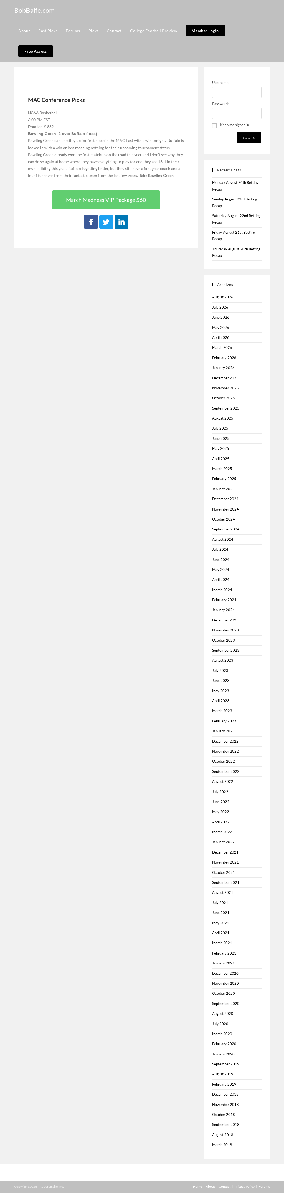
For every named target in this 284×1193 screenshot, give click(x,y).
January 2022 (223, 842)
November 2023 (225, 630)
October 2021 (223, 872)
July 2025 (220, 428)
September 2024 (225, 529)
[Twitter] (106, 222)
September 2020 (225, 1003)
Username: (220, 82)
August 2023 (222, 660)
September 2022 (225, 771)
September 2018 (225, 1124)
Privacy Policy (244, 1186)
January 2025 (223, 489)
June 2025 (220, 438)
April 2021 (220, 933)
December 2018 (225, 1094)
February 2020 (224, 1044)
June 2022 (220, 801)
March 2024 (222, 590)
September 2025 (225, 408)
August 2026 (222, 297)
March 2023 (222, 711)
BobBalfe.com (34, 10)
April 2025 (220, 458)
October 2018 (223, 1114)
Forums (264, 1186)
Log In (249, 138)
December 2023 (225, 620)
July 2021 (220, 902)
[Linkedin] (121, 222)
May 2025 (220, 448)
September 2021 (225, 882)
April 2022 (220, 822)
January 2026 (223, 367)
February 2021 (224, 953)
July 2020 (220, 1024)
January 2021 (223, 963)
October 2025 (223, 398)
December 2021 (225, 852)
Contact (224, 1186)
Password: (220, 103)
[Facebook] (91, 222)
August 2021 (222, 892)
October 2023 (223, 640)
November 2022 (225, 751)
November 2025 (225, 388)
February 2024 (224, 600)
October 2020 (223, 993)
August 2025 (222, 418)
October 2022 (223, 761)
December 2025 (225, 378)
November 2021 (225, 862)
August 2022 (222, 781)
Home (197, 1186)
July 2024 (220, 549)
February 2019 (224, 1084)
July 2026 (220, 307)
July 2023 (220, 670)
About (210, 1186)
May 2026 (220, 327)
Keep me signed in (234, 125)
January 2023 (223, 731)
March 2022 (222, 832)
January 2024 (223, 610)
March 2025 (222, 468)
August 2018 (222, 1135)
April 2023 (220, 701)
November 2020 (225, 983)
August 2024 (222, 539)
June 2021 (220, 912)
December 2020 (225, 973)
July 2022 (220, 792)
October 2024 (223, 519)
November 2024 (225, 509)
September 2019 (225, 1064)
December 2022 (225, 741)
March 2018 (222, 1145)
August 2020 (222, 1013)
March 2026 (222, 347)
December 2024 (225, 499)
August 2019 (222, 1074)
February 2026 (224, 358)
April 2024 (220, 579)
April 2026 (220, 337)
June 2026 (220, 317)
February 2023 (224, 721)
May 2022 (220, 811)
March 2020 (222, 1034)
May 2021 (220, 923)
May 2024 (220, 569)
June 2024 (220, 559)
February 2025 (224, 478)
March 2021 (222, 943)
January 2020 (223, 1054)
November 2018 (225, 1104)
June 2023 (220, 680)
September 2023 (225, 650)
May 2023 (220, 691)
